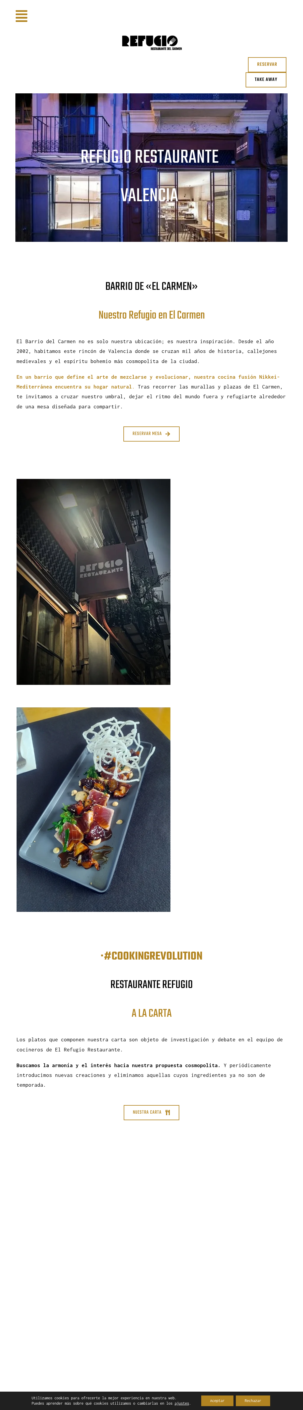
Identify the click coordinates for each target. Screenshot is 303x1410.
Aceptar (217, 1400)
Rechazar (253, 1400)
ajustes (182, 1403)
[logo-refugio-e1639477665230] (151, 29)
